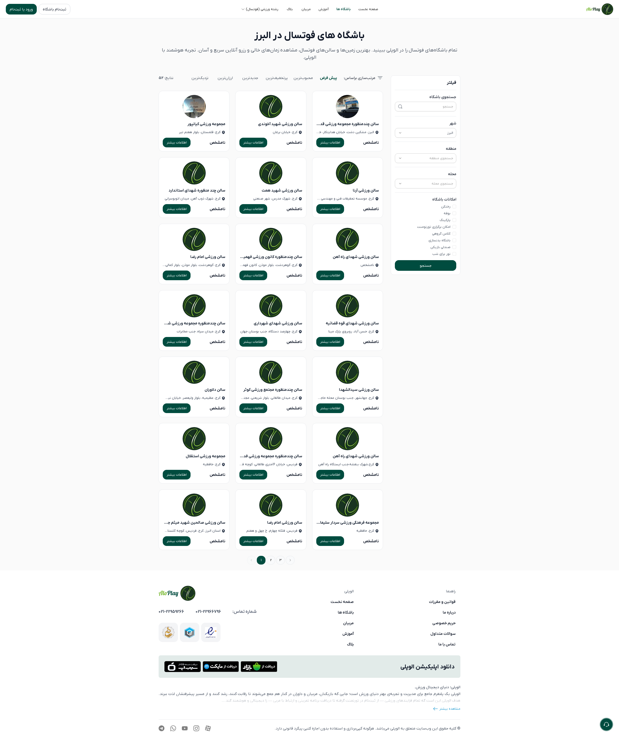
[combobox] (431, 133)
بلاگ (350, 644)
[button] (368, 9)
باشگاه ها (346, 612)
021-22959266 (171, 611)
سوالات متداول (443, 634)
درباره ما (449, 612)
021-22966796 (208, 611)
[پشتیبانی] (606, 724)
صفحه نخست (342, 602)
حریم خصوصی (444, 623)
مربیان (348, 623)
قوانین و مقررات (442, 602)
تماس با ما (447, 644)
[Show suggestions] (400, 133)
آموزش (348, 634)
